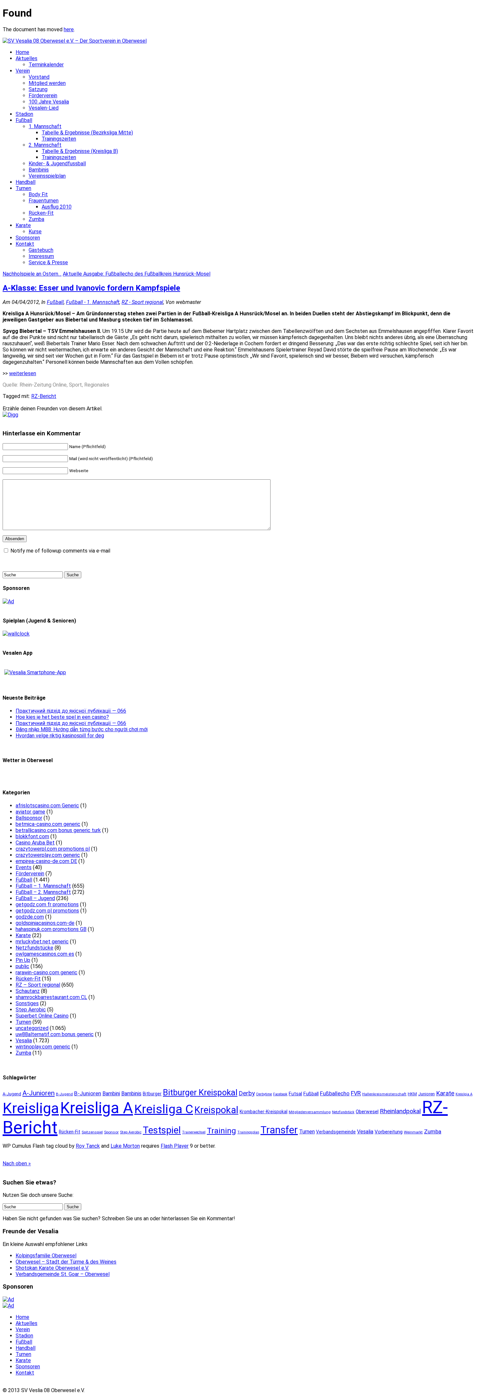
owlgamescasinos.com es (45, 954)
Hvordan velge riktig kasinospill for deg (60, 735)
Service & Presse (48, 262)
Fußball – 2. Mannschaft (43, 892)
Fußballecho (335, 1093)
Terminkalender (46, 65)
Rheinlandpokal (400, 1111)
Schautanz (28, 991)
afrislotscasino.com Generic (47, 805)
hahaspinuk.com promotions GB (51, 929)
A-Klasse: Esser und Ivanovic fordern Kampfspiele (91, 288)
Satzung (38, 89)
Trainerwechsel (194, 1132)
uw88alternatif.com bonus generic (55, 1034)
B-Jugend (64, 1094)
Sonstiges (27, 1003)
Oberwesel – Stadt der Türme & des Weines (66, 1262)
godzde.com (30, 917)
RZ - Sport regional (142, 302)
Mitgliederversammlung (310, 1112)
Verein (23, 71)
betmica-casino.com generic (48, 824)
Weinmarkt (413, 1132)
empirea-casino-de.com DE (46, 861)
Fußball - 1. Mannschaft (92, 302)
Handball (25, 182)
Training (221, 1130)
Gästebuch (41, 250)
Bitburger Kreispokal (200, 1092)
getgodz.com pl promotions (47, 911)
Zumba (36, 219)
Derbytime (264, 1094)
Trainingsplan (248, 1132)
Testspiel (162, 1130)
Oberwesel (367, 1112)
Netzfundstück (343, 1112)
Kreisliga (31, 1108)
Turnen (23, 188)
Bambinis (39, 170)
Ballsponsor (29, 818)
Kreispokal (216, 1109)
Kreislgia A (464, 1094)
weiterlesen (22, 373)
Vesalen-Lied (44, 108)
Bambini (111, 1093)
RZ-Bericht (43, 396)
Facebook (280, 1094)
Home (22, 52)
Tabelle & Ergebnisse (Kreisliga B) (80, 151)
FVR (356, 1093)
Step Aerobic (31, 1009)
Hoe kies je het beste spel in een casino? (62, 717)
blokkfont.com (32, 836)
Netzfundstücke (34, 948)
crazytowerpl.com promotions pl (53, 849)
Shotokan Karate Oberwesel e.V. (52, 1268)
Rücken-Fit (41, 213)
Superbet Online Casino (42, 1016)
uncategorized (32, 1028)
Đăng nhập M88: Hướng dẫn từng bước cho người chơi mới (82, 729)
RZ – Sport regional (38, 985)
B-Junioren (87, 1093)
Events (24, 867)
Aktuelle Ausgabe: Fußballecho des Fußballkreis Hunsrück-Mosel (136, 274)
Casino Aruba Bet (35, 843)
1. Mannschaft (45, 126)
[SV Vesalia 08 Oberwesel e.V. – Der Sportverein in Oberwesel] (75, 41)
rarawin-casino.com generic (46, 972)
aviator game (30, 812)
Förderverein (43, 95)
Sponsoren (28, 238)
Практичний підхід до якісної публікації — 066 (71, 711)
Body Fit (38, 194)
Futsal (295, 1094)
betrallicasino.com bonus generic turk (58, 830)
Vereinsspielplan (47, 176)
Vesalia (24, 1040)
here (69, 29)
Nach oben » (17, 1163)
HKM (412, 1093)
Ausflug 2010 (57, 207)
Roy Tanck (88, 1146)
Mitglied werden (47, 83)
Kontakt (25, 244)
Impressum (41, 256)
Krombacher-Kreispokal (263, 1111)
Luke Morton (125, 1146)
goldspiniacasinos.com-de (45, 923)
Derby (247, 1093)
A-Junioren (38, 1093)
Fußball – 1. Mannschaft (43, 886)
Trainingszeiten (59, 139)
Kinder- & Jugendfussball (57, 163)
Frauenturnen (44, 201)
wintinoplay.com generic (43, 1047)
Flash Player (175, 1146)
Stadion (24, 114)
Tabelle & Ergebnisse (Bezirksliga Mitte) (87, 133)
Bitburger (152, 1093)
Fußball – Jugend (35, 898)
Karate (23, 225)
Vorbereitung (389, 1132)
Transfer (279, 1130)
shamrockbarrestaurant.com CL (51, 997)
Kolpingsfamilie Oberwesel (46, 1255)
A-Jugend (12, 1093)
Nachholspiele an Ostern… (32, 274)
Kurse (35, 231)
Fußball (24, 120)
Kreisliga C (163, 1109)
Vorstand (39, 77)
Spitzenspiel (92, 1132)
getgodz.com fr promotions (47, 904)
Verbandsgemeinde (336, 1131)
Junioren (426, 1093)
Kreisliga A (96, 1108)
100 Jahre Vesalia (49, 102)
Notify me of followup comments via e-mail (60, 551)
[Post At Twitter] (10, 415)
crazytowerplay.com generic (48, 855)
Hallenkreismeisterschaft (384, 1094)
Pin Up (23, 960)
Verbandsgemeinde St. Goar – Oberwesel (63, 1274)
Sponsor (111, 1132)
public (22, 966)
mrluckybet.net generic (42, 941)
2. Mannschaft (45, 145)
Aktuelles (26, 58)
